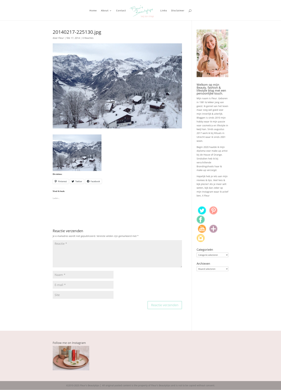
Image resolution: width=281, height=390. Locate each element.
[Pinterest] (213, 213)
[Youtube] (202, 231)
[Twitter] (202, 213)
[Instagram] (201, 241)
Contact (121, 10)
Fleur (61, 37)
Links (163, 10)
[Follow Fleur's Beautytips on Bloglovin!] (213, 231)
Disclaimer (177, 10)
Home (93, 10)
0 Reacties (88, 37)
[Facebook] (201, 222)
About (105, 10)
